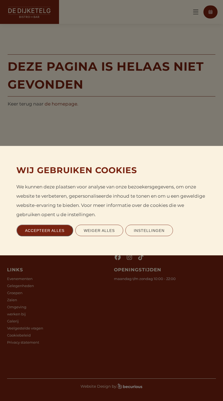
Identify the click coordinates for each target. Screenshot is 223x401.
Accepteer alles (44, 230)
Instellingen (149, 230)
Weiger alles (99, 230)
